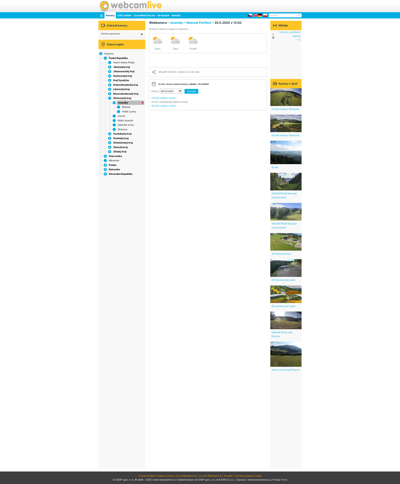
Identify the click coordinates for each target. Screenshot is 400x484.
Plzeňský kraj (121, 138)
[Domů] (101, 15)
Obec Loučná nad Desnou (286, 369)
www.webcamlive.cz (164, 479)
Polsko (112, 165)
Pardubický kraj (122, 133)
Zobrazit (191, 91)
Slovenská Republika (120, 173)
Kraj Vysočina (121, 80)
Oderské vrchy (126, 124)
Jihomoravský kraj (123, 71)
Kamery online (165, 475)
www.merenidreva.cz (259, 479)
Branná (126, 107)
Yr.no (284, 479)
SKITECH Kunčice (281, 253)
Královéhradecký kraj (125, 84)
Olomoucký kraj (122, 98)
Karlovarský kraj (122, 75)
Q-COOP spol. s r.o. (205, 479)
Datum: (155, 91)
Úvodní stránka (147, 475)
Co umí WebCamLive (210, 475)
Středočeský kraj (123, 142)
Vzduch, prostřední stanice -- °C (289, 36)
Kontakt (176, 15)
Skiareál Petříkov (198, 23)
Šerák (275, 167)
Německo (114, 160)
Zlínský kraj (119, 151)
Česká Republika (118, 58)
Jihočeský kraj (121, 67)
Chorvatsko (115, 156)
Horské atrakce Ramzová (285, 109)
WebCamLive (130, 6)
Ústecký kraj (120, 147)
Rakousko (114, 169)
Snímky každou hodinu (163, 97)
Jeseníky (123, 102)
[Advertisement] (265, 5)
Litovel (121, 115)
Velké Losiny (129, 111)
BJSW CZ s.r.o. (227, 479)
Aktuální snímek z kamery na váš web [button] (175, 72)
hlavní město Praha (123, 62)
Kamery (110, 15)
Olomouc (123, 129)
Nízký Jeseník (125, 120)
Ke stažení (163, 15)
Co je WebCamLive (144, 15)
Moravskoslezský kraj (125, 93)
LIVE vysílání (124, 15)
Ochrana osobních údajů (248, 475)
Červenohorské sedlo (283, 279)
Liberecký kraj (121, 89)
